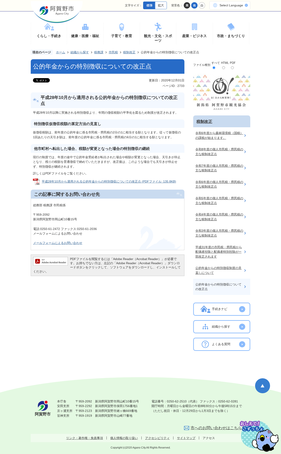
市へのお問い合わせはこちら (216, 428)
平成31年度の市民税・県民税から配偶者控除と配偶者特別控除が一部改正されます (218, 251)
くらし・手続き (49, 36)
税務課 (98, 52)
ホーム (60, 52)
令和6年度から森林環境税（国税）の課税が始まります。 (219, 135)
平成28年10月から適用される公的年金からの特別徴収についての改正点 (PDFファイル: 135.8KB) (109, 181)
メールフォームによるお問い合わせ (57, 243)
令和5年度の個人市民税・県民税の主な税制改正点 (219, 200)
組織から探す (79, 52)
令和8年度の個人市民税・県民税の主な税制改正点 (219, 151)
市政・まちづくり (231, 36)
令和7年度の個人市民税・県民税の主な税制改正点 (219, 168)
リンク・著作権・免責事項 (84, 438)
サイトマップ (186, 438)
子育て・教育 (121, 36)
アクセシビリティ (157, 438)
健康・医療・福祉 (85, 36)
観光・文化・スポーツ (158, 38)
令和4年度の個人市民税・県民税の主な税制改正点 (219, 217)
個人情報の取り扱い (124, 438)
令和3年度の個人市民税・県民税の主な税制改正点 (219, 233)
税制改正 (129, 52)
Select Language (231, 5)
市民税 (113, 52)
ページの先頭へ (262, 385)
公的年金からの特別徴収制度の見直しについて (218, 270)
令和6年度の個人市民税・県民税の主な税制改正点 (219, 184)
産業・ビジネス (194, 36)
